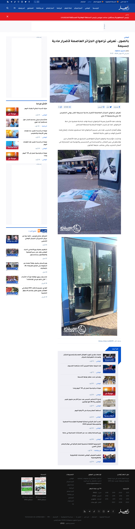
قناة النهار (68, 8)
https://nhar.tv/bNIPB (105, 341)
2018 (106, 493)
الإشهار (94, 517)
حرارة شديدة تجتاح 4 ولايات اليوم (36, 108)
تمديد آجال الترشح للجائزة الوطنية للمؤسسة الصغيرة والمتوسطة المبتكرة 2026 (82, 423)
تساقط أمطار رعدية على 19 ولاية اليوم (88, 411)
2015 (113, 496)
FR (14, 8)
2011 (113, 499)
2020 (120, 493)
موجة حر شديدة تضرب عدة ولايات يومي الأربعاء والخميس (35, 132)
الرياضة (59, 8)
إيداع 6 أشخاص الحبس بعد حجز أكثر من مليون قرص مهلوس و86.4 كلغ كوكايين (83, 401)
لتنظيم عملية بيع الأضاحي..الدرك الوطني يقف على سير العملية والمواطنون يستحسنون (35, 252)
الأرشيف (55, 517)
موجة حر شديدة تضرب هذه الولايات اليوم (35, 143)
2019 (113, 493)
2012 (120, 499)
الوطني (87, 8)
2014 (106, 496)
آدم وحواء (21, 8)
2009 (127, 502)
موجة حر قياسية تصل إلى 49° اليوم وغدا (87, 388)
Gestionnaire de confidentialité (35, 517)
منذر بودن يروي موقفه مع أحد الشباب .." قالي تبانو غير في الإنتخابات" (34, 278)
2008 (120, 502)
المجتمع (30, 8)
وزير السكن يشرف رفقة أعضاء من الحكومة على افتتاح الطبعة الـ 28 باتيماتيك (35, 266)
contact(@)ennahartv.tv (93, 483)
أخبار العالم (50, 8)
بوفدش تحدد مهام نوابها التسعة (89, 377)
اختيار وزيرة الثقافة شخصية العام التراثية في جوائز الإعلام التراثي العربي (81, 445)
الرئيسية (96, 8)
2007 (113, 502)
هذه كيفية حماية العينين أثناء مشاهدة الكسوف (84, 366)
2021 (127, 493)
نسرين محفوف (120, 51)
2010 (106, 499)
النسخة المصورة (105, 517)
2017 (127, 496)
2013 (127, 499)
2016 (120, 496)
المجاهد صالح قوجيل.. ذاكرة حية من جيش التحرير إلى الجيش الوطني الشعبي (34, 238)
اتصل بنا (78, 517)
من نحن (86, 517)
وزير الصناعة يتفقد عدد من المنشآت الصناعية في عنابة (82, 433)
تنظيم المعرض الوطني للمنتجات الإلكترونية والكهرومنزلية (85, 457)
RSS (48, 517)
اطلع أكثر (33, 231)
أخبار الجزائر (78, 8)
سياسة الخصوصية (67, 517)
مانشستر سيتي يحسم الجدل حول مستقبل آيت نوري (35, 121)
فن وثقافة (39, 8)
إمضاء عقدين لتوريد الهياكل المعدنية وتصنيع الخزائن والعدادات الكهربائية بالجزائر (82, 356)
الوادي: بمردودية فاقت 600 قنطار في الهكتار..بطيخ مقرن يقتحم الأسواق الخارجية (34, 290)
